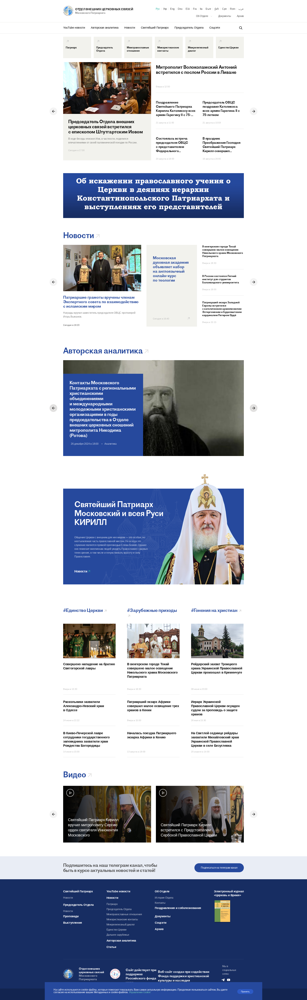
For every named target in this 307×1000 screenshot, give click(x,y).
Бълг (208, 9)
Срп (224, 9)
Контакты (160, 902)
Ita (201, 9)
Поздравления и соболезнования (178, 908)
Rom (232, 9)
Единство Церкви (116, 929)
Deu (180, 9)
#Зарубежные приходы (152, 610)
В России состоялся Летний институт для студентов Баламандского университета (220, 279)
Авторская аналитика (105, 27)
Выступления (72, 922)
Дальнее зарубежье (117, 934)
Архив (240, 16)
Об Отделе (202, 16)
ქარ (216, 9)
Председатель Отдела (189, 27)
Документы (225, 16)
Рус (158, 9)
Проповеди (71, 916)
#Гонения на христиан (214, 610)
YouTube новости (74, 27)
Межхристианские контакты (122, 919)
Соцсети (214, 27)
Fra (195, 9)
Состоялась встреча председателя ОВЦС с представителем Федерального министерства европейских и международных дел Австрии (172, 144)
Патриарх (112, 904)
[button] (53, 111)
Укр (165, 9)
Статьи (111, 947)
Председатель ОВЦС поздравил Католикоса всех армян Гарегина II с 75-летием (221, 108)
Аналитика (110, 443)
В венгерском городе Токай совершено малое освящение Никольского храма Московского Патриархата (222, 251)
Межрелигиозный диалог (120, 924)
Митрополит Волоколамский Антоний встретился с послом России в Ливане (196, 70)
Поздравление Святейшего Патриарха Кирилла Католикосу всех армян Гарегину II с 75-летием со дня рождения (175, 108)
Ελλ (188, 9)
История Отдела (164, 897)
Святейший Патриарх (155, 27)
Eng (172, 9)
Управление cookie (140, 992)
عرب (241, 9)
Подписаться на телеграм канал (219, 867)
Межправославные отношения (124, 914)
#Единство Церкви (83, 610)
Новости (130, 27)
